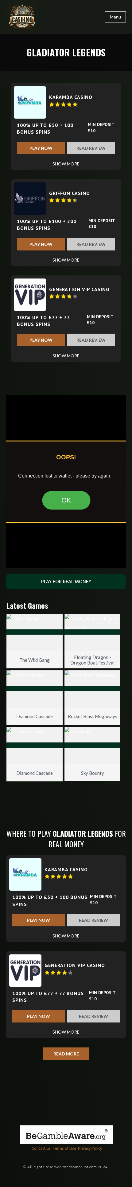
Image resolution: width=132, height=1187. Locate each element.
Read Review (91, 148)
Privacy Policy (90, 1148)
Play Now (40, 148)
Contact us (41, 1148)
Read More (66, 1053)
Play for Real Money (66, 581)
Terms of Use (64, 1148)
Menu (115, 16)
